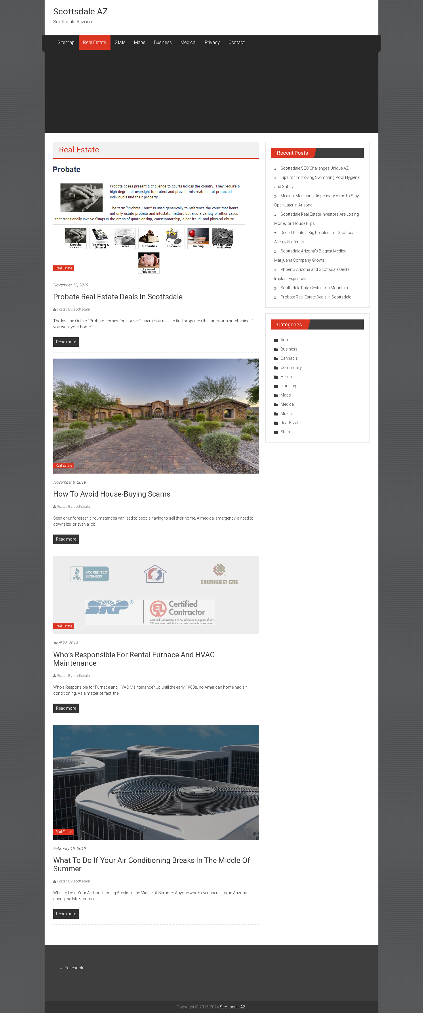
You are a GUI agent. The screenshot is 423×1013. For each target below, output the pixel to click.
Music (286, 413)
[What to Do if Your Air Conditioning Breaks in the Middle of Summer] (156, 782)
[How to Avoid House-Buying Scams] (156, 415)
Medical (188, 42)
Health (286, 376)
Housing (288, 386)
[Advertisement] (211, 93)
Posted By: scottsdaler (73, 309)
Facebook (74, 968)
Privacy (212, 42)
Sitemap (66, 42)
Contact (236, 42)
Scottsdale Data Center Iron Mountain (314, 288)
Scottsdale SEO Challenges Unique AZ (315, 168)
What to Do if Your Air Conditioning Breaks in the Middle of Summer (151, 864)
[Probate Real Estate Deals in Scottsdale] (151, 220)
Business (163, 42)
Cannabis (289, 358)
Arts (284, 340)
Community (291, 367)
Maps (139, 42)
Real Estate (94, 42)
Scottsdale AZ (80, 11)
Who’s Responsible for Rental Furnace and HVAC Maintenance (134, 658)
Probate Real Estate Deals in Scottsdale (117, 296)
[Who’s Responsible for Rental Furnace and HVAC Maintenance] (156, 595)
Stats (120, 42)
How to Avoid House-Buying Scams (111, 494)
